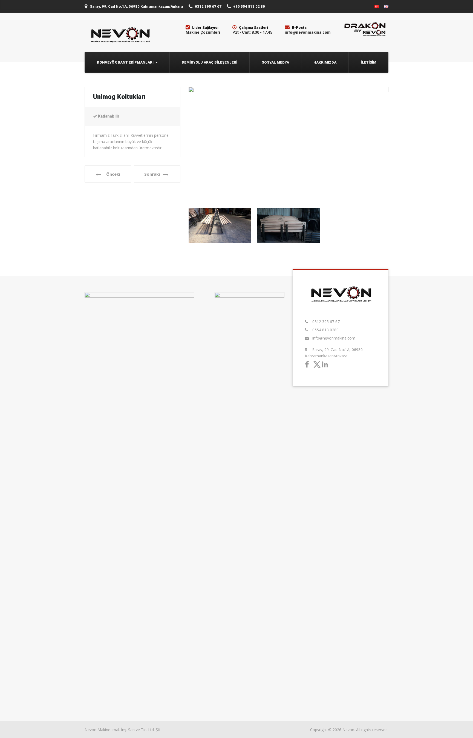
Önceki (111, 174)
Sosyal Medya (275, 62)
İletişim (368, 62)
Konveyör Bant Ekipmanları (125, 62)
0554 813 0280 (325, 329)
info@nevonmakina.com (333, 338)
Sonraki (153, 174)
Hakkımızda (324, 62)
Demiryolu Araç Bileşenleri (209, 62)
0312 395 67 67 (326, 321)
